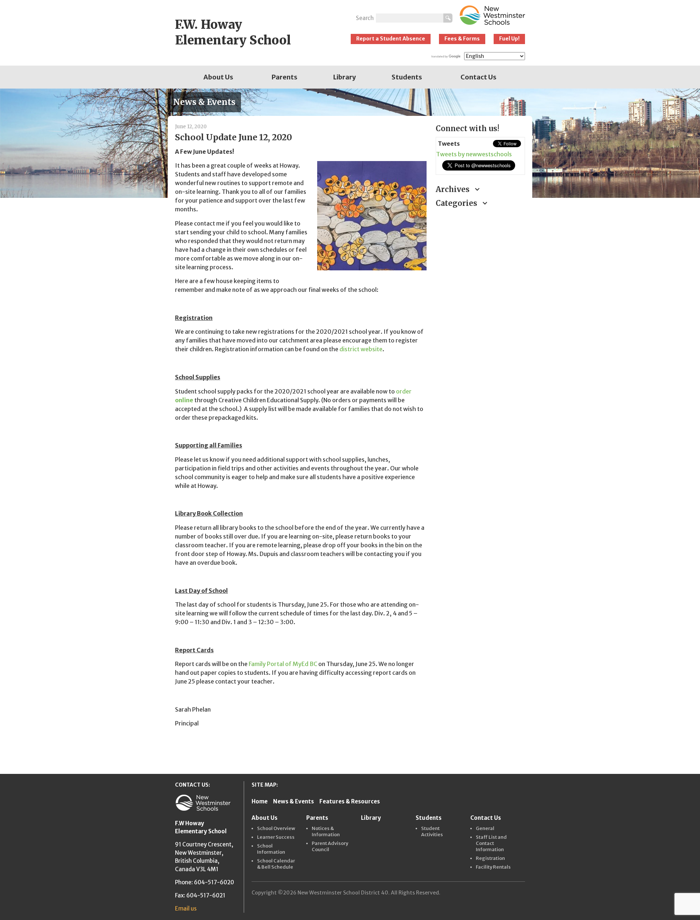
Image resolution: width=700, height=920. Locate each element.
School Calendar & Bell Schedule (276, 864)
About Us (218, 77)
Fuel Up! (509, 38)
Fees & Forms (462, 38)
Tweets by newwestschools (474, 154)
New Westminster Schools (492, 15)
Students (407, 77)
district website (360, 349)
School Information (271, 849)
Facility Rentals (493, 867)
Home (260, 801)
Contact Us (478, 77)
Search (365, 18)
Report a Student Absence (390, 38)
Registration (490, 858)
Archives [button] (453, 189)
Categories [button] (457, 203)
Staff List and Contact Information (491, 843)
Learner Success (276, 837)
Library (344, 77)
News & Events (293, 801)
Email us (186, 908)
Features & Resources (349, 801)
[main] (300, 443)
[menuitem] (218, 77)
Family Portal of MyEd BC (283, 664)
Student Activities (432, 832)
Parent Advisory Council (330, 847)
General (485, 828)
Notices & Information (326, 832)
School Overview (276, 828)
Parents (285, 77)
